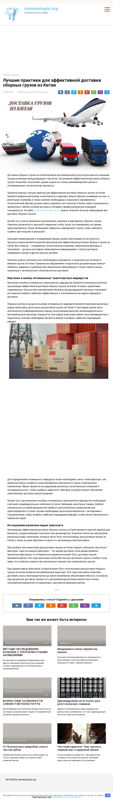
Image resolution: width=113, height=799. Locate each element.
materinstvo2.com (62, 797)
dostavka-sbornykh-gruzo (47, 210)
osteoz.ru (76, 797)
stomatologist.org (41, 8)
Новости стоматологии (37, 92)
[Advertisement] (56, 47)
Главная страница (11, 75)
